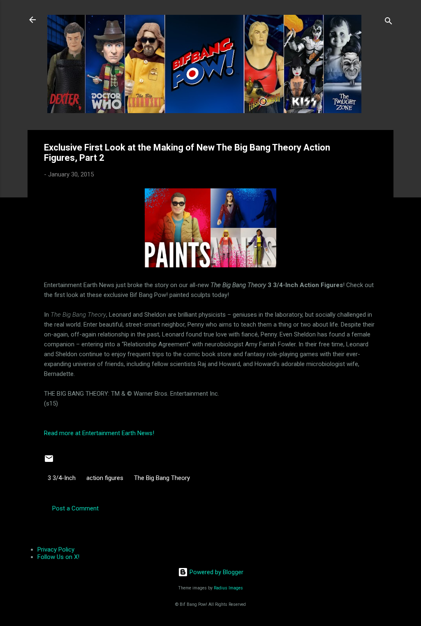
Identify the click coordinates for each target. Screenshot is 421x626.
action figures (104, 478)
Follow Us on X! (58, 557)
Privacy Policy (55, 549)
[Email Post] (49, 461)
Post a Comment (75, 508)
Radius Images (228, 588)
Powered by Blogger (215, 572)
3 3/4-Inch (62, 478)
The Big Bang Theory (162, 478)
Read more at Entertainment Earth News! (99, 433)
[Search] (388, 22)
